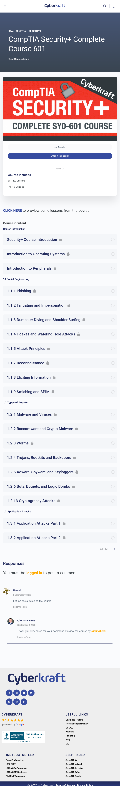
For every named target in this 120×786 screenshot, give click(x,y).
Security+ (35, 31)
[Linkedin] (16, 693)
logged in (34, 573)
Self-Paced (75, 755)
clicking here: (98, 631)
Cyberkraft (12, 714)
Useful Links (76, 714)
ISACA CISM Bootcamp (16, 772)
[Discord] (9, 701)
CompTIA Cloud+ (73, 776)
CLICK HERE (12, 211)
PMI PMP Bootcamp (15, 776)
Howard (17, 590)
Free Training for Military (76, 723)
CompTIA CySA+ (73, 772)
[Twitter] (31, 693)
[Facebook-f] (9, 693)
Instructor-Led (20, 755)
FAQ (67, 743)
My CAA (69, 727)
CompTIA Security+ (15, 760)
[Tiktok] (24, 701)
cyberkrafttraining (26, 620)
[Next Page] (114, 548)
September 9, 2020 (22, 595)
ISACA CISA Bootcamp (16, 768)
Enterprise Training (74, 720)
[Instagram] (16, 701)
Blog (67, 739)
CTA (10, 31)
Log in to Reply (20, 607)
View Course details (19, 59)
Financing (70, 735)
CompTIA (21, 31)
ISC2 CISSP (11, 764)
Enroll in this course (60, 156)
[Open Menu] (5, 6)
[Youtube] (24, 693)
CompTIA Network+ (74, 764)
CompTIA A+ (71, 760)
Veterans (69, 731)
